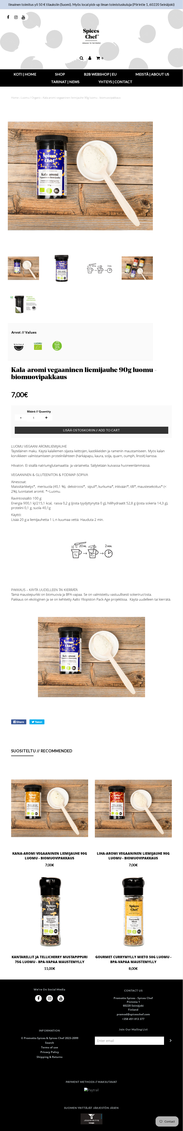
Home (15, 98)
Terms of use (49, 1047)
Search (49, 1043)
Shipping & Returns (49, 1057)
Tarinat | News (65, 82)
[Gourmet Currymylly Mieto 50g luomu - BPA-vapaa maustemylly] (133, 912)
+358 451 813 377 (133, 1019)
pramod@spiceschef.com (133, 1014)
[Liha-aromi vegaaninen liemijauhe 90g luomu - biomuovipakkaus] (133, 808)
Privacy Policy (49, 1052)
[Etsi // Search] (81, 58)
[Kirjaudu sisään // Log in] (90, 58)
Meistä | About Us (152, 74)
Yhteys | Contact (115, 82)
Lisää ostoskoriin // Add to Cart (91, 430)
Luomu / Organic (31, 98)
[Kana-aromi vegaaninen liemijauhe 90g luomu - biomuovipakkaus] (49, 808)
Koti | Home (25, 74)
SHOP (60, 74)
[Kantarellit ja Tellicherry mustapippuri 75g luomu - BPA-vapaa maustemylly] (49, 912)
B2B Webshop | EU (100, 74)
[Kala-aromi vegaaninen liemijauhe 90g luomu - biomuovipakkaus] (23, 268)
